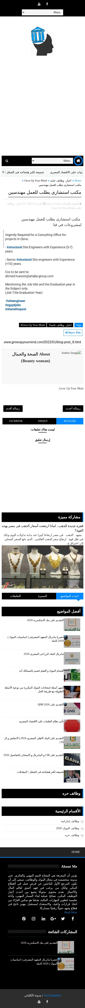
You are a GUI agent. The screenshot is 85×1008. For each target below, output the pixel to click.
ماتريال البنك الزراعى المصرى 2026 (44, 653)
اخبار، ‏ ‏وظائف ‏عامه (60, 180)
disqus (42, 421)
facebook (16, 421)
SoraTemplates (52, 995)
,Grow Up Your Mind (63, 208)
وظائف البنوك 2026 (67, 828)
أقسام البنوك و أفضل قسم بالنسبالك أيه (41, 670)
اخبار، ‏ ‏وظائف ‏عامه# (60, 325)
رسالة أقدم (13, 408)
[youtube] (39, 4)
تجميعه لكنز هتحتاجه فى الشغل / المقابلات (26, 172)
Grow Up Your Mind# (33, 325)
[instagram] (33, 918)
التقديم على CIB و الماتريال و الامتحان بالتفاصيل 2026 (34, 755)
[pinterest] (23, 918)
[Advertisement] (42, 106)
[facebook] (47, 4)
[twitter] (63, 918)
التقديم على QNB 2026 (51, 704)
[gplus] (53, 918)
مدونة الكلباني (32, 995)
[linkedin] (43, 918)
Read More (70, 912)
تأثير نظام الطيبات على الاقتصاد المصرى (41, 721)
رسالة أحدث (73, 408)
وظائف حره (72, 835)
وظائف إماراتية (70, 821)
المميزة (42, 596)
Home (78, 180)
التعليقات (15, 596)
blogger (70, 421)
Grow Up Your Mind (35, 180)
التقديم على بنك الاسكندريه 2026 (45, 620)
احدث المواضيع (70, 596)
